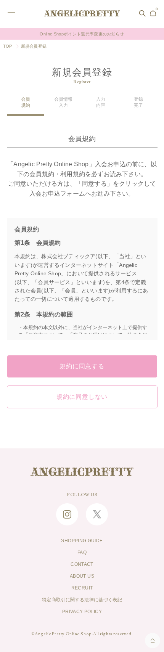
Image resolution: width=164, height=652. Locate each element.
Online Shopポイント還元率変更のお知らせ (82, 34)
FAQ (82, 552)
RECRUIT (82, 588)
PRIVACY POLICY (82, 611)
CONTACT (82, 564)
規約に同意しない (82, 397)
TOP (7, 46)
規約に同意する (82, 366)
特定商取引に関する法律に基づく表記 (82, 599)
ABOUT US (82, 576)
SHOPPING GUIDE (82, 540)
